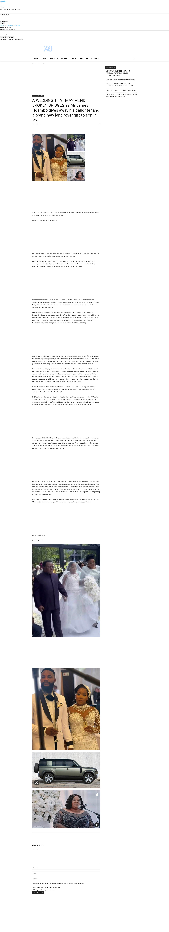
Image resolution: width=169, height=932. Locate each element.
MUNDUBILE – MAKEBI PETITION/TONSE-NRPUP (121, 90)
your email (3, 35)
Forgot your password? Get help (10, 25)
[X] (130, 41)
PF (38, 95)
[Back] (0, 5)
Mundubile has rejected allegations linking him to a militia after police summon (121, 95)
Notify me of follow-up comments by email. (47, 887)
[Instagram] (127, 41)
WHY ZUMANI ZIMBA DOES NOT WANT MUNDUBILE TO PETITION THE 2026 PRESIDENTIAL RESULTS (118, 73)
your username (4, 14)
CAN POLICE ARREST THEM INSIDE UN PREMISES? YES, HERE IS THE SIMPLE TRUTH (120, 85)
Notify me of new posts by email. (44, 890)
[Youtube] (135, 41)
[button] (134, 58)
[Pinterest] (43, 128)
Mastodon (3, 1)
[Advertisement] (66, 80)
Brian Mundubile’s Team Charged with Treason (120, 79)
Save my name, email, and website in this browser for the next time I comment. (59, 883)
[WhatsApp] (48, 128)
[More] (52, 128)
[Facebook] (125, 41)
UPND (42, 95)
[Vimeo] (133, 41)
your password (4, 21)
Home (34, 64)
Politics (39, 64)
